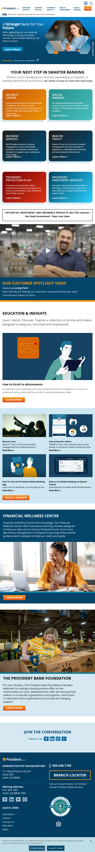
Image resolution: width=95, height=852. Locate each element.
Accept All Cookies (55, 848)
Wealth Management (65, 9)
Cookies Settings (37, 848)
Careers (6, 818)
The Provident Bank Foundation (37, 678)
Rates (5, 829)
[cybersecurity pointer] (60, 806)
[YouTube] (18, 799)
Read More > (8, 450)
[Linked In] (52, 739)
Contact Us (8, 821)
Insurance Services (51, 9)
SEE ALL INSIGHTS (16, 497)
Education (7, 825)
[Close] (91, 841)
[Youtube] (64, 739)
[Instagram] (58, 739)
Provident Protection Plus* (10, 174)
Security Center (6, 92)
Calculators (8, 814)
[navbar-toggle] (47, 250)
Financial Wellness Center (31, 515)
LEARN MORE (13, 399)
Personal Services (27, 9)
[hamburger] (86, 3)
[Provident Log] (14, 759)
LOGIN (87, 8)
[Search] (91, 3)
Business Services (38, 9)
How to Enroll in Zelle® (60, 441)
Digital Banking (77, 9)
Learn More (12, 49)
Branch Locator (70, 775)
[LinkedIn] (11, 799)
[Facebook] (46, 739)
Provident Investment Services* (58, 174)
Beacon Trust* (52, 133)
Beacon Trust (9, 441)
